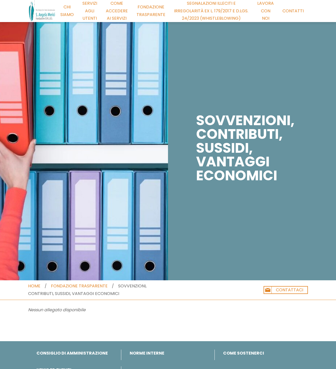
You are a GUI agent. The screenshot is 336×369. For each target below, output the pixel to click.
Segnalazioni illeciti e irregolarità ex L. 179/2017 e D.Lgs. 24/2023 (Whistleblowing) (211, 11)
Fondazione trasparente (150, 11)
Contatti (293, 11)
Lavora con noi (265, 11)
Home (34, 286)
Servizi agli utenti (89, 11)
